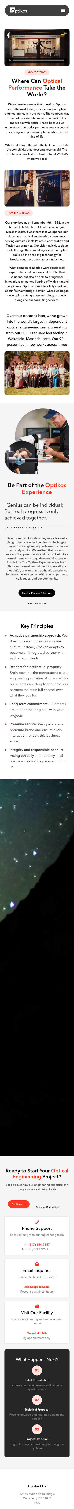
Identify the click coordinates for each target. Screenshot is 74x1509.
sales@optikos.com (37, 1286)
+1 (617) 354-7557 (37, 1244)
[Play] (10, 60)
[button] (63, 10)
